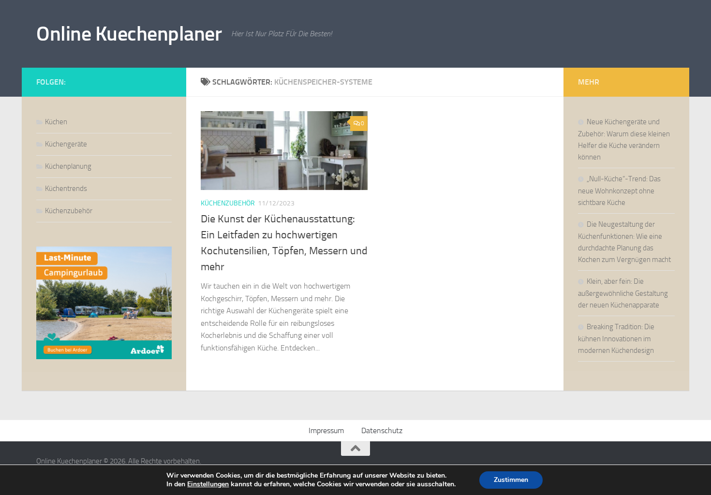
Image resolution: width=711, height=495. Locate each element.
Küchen (56, 121)
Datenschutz (381, 430)
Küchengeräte (66, 144)
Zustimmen (511, 479)
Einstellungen (208, 484)
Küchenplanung (68, 166)
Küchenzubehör (228, 203)
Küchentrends (66, 188)
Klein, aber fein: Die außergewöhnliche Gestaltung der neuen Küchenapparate (623, 293)
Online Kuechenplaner (129, 34)
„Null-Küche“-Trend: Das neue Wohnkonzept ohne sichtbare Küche (619, 191)
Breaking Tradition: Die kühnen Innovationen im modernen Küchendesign (616, 338)
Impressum (326, 430)
